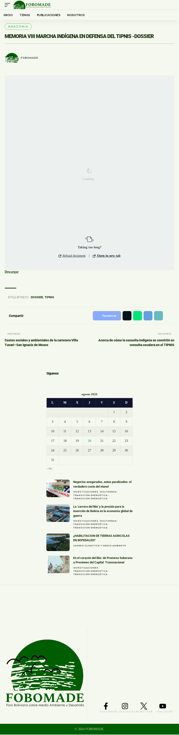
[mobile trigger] (9, 5)
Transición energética (90, 495)
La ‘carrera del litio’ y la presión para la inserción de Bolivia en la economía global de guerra (103, 511)
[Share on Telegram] (145, 315)
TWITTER (145, 712)
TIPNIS (50, 297)
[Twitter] (54, 382)
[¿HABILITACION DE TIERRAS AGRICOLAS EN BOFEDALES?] (58, 542)
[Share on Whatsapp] (134, 315)
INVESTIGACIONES (85, 492)
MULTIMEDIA (108, 492)
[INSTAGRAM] (124, 706)
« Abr (49, 469)
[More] (168, 315)
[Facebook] (48, 382)
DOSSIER (37, 297)
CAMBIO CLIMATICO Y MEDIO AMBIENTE (99, 546)
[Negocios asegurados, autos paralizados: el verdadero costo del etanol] (58, 489)
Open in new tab (108, 255)
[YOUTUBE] (162, 706)
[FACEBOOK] (105, 706)
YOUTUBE (165, 712)
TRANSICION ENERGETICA (90, 499)
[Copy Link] (157, 315)
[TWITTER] (143, 706)
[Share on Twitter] (123, 315)
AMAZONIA (18, 26)
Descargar (12, 272)
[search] (171, 5)
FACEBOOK (109, 712)
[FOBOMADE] (32, 5)
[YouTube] (61, 382)
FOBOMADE (29, 57)
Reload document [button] (74, 255)
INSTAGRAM (129, 712)
